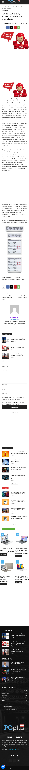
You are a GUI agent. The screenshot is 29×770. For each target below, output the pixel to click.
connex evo (17, 277)
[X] (11, 27)
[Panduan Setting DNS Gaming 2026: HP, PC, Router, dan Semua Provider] (5, 502)
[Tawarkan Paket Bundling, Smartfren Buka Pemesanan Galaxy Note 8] (5, 340)
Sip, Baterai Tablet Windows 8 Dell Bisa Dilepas (7, 297)
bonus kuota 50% (9, 277)
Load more (14, 483)
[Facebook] (8, 27)
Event (3, 342)
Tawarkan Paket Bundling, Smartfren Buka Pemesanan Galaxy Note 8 (18, 339)
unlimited (18, 279)
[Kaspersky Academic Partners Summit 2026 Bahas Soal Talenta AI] (5, 477)
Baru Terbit (4, 350)
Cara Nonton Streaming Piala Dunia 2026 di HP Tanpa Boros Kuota (18, 510)
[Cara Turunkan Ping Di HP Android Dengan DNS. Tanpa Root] (5, 518)
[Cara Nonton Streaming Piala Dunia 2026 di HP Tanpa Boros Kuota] (5, 510)
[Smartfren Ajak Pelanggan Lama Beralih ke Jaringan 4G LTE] (5, 356)
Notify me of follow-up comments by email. (13, 402)
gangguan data (5, 279)
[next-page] (5, 361)
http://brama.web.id (15, 319)
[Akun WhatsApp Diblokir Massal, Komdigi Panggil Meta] (5, 469)
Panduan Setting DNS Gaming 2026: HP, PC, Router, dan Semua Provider (18, 501)
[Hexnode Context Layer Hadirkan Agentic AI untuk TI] (5, 462)
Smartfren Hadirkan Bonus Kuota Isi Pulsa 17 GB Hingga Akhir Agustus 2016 (19, 347)
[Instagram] (14, 760)
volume (23, 279)
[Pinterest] (15, 27)
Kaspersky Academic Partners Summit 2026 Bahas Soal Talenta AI (19, 477)
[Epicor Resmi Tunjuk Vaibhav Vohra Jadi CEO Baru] (5, 664)
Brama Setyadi (8, 23)
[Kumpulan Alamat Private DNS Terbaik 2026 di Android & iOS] (5, 494)
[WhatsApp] (18, 27)
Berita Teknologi (8, 6)
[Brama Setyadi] (3, 23)
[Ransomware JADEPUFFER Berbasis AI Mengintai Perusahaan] (5, 454)
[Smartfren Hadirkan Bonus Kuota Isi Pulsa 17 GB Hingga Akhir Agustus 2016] (5, 348)
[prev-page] (2, 361)
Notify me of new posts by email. (11, 404)
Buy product (3, 554)
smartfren (12, 279)
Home (3, 6)
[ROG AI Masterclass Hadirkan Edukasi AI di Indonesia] (5, 679)
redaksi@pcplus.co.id (14, 749)
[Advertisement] (14, 66)
